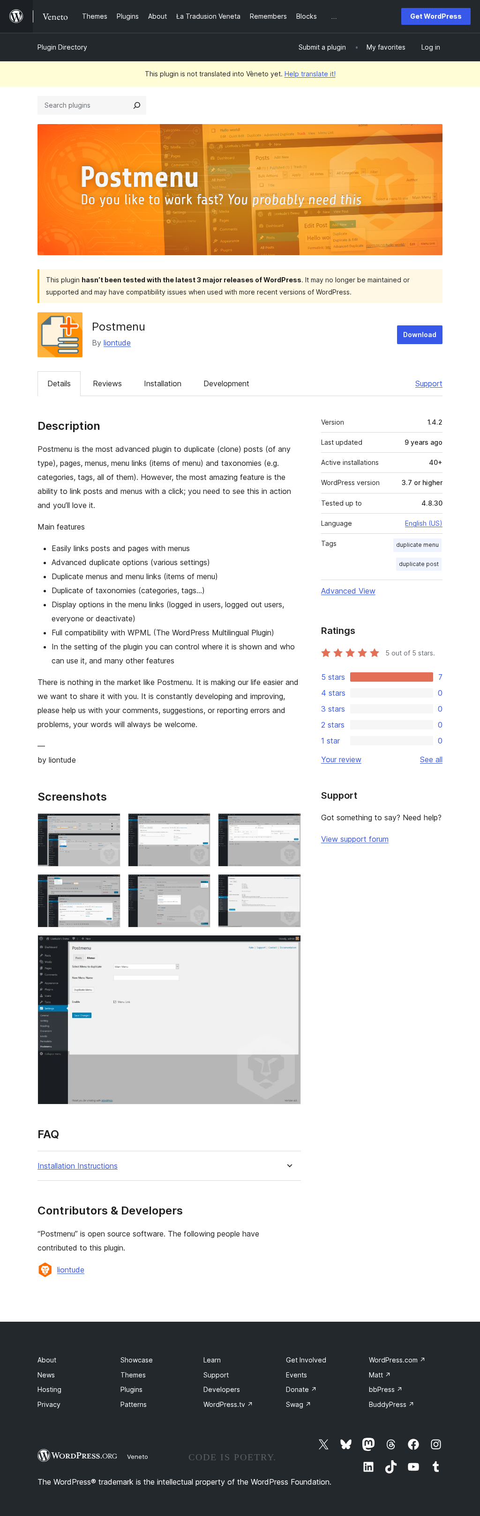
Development (226, 383)
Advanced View (348, 591)
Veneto (137, 1456)
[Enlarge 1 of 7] (107, 826)
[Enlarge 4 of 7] (107, 886)
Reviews (107, 383)
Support (428, 383)
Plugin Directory (62, 47)
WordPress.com (397, 1360)
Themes (133, 1375)
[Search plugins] (137, 105)
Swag (298, 1404)
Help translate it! (310, 74)
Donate (301, 1389)
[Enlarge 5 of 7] (197, 886)
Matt (380, 1375)
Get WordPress (436, 16)
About (47, 1360)
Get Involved (306, 1360)
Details (59, 383)
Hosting (49, 1389)
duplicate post (419, 563)
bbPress (386, 1389)
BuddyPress (391, 1404)
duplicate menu (417, 544)
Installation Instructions (78, 1166)
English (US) (423, 523)
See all (431, 759)
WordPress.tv (228, 1404)
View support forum (355, 839)
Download (419, 335)
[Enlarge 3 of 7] (288, 826)
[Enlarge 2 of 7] (197, 826)
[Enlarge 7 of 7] (288, 947)
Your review (341, 759)
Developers (221, 1389)
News (46, 1375)
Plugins (131, 1389)
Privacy (49, 1404)
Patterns (133, 1404)
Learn (212, 1360)
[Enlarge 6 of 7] (288, 886)
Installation (162, 383)
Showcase (136, 1360)
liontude (117, 342)
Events (296, 1375)
